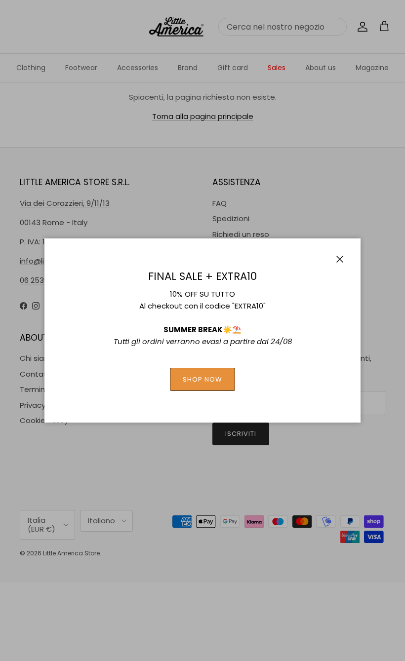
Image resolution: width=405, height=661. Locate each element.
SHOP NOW (202, 379)
